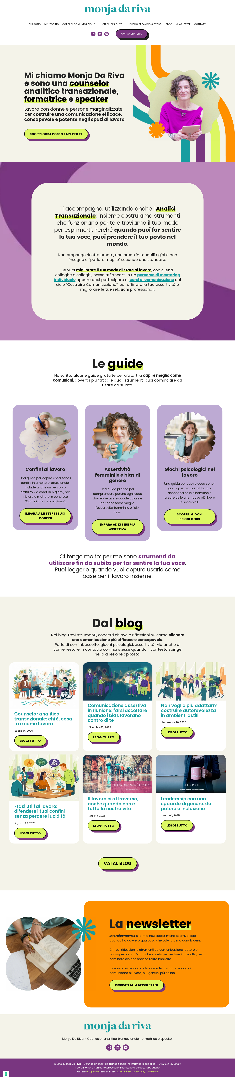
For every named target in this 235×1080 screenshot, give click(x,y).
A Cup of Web (93, 1072)
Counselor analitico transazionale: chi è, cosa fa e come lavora (43, 719)
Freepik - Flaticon (123, 1072)
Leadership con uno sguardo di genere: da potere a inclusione (186, 804)
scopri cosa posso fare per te (56, 134)
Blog (169, 24)
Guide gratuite (112, 24)
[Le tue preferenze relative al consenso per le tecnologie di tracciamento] (6, 1074)
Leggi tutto (30, 741)
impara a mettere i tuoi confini (45, 515)
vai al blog (117, 863)
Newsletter (183, 24)
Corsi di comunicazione (78, 24)
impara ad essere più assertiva (117, 526)
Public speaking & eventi (146, 24)
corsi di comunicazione (152, 279)
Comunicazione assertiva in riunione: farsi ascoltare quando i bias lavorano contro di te (117, 712)
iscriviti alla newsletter (136, 985)
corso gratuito (131, 33)
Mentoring (51, 24)
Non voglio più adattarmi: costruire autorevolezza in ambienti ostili (190, 710)
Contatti (200, 24)
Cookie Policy (152, 1072)
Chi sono (35, 24)
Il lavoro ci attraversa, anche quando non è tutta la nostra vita (113, 804)
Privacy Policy (139, 1072)
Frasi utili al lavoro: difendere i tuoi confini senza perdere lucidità (40, 811)
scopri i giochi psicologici (189, 516)
